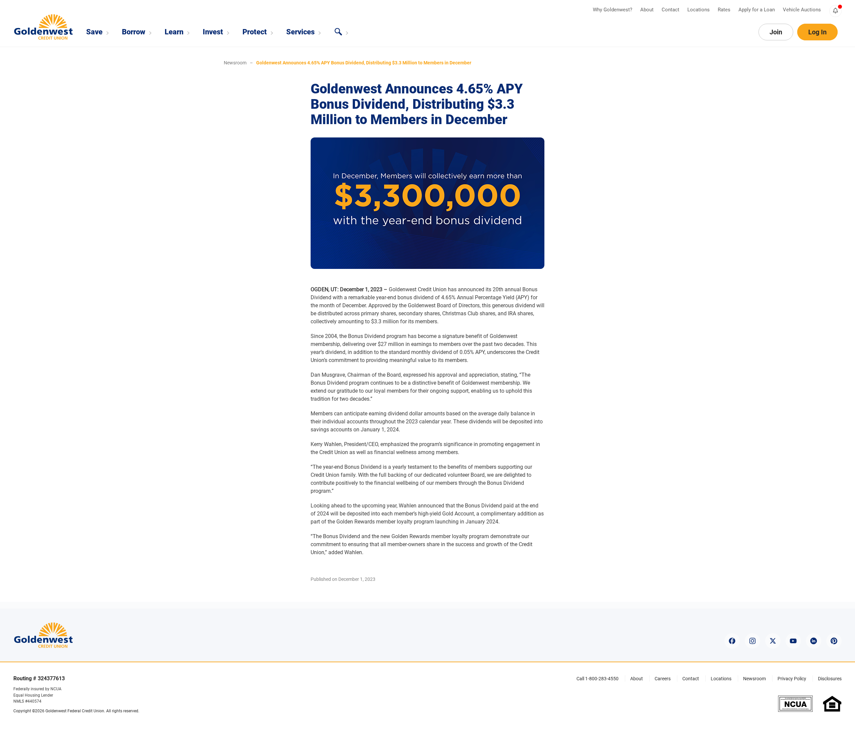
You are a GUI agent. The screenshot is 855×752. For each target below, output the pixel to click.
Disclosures (830, 678)
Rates (725, 10)
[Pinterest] (834, 641)
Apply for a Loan (757, 10)
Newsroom (235, 62)
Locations (699, 10)
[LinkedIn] (813, 641)
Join (776, 32)
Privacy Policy (792, 678)
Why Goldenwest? (613, 10)
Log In (817, 32)
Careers (663, 678)
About (647, 10)
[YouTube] (793, 641)
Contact (671, 10)
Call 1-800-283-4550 (597, 678)
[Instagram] (752, 641)
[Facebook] (732, 641)
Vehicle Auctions (802, 10)
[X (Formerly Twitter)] (773, 641)
